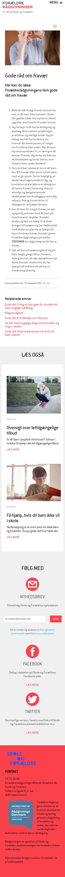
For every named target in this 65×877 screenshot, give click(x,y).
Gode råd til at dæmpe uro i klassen (26, 318)
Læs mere (13, 449)
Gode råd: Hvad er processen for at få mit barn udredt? (29, 333)
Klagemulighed (14, 313)
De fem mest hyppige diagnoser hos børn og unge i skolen (32, 324)
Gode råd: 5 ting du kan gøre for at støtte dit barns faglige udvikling (31, 306)
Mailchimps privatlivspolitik (42, 633)
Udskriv (55, 27)
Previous (10, 47)
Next (58, 45)
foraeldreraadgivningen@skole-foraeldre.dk (31, 783)
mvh (48, 283)
